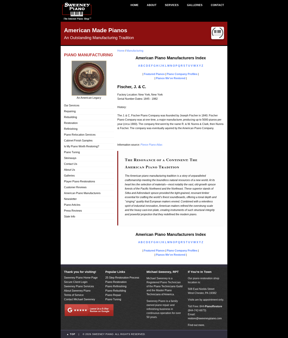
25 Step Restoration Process (122, 277)
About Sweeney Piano (77, 290)
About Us (69, 169)
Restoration (71, 123)
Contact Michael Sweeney (79, 299)
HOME (134, 5)
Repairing (70, 111)
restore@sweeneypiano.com (205, 318)
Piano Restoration (116, 282)
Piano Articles (72, 204)
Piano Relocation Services (80, 134)
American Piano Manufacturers (82, 193)
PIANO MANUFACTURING (88, 55)
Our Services (71, 105)
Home (120, 50)
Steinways (70, 158)
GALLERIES (194, 5)
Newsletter (70, 199)
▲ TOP (70, 334)
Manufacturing (134, 50)
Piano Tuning (72, 152)
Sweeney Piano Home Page (81, 277)
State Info (69, 216)
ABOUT (151, 5)
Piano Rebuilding (115, 290)
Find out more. (196, 325)
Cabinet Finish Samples (78, 140)
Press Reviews (73, 210)
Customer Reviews (75, 187)
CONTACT (217, 5)
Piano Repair (113, 295)
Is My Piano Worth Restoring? (81, 146)
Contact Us (70, 163)
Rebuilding (70, 117)
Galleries (69, 175)
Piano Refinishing (115, 286)
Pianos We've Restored (170, 78)
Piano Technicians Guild (167, 286)
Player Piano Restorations (79, 181)
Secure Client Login (76, 282)
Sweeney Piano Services (79, 286)
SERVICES (172, 5)
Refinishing (71, 128)
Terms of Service (74, 295)
